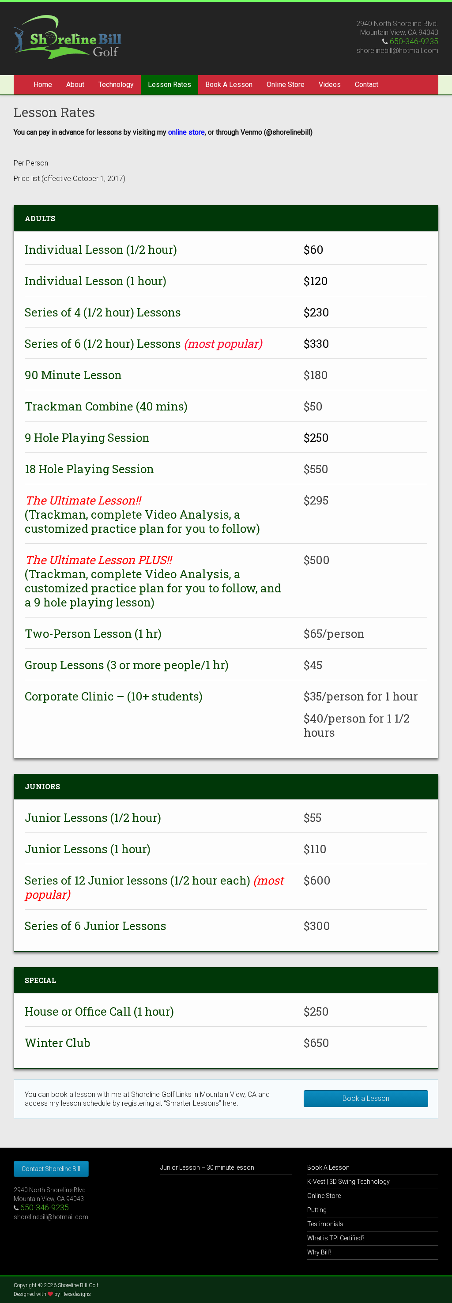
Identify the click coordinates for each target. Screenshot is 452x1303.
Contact (366, 84)
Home (43, 84)
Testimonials (325, 1224)
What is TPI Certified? (336, 1238)
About (75, 84)
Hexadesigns (76, 1294)
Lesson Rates (169, 84)
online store (186, 132)
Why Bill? (319, 1252)
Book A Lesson (228, 84)
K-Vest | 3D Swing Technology (348, 1181)
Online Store (286, 84)
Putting (317, 1209)
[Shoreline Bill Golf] (67, 19)
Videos (330, 84)
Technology (116, 84)
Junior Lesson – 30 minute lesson (207, 1167)
